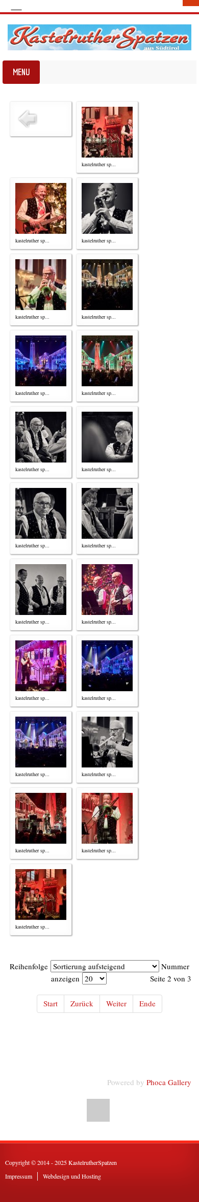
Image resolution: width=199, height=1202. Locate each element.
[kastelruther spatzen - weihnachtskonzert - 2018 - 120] (40, 513)
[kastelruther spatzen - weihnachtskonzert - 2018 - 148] (40, 742)
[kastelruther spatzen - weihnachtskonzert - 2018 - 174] (40, 894)
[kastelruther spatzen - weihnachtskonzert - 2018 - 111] (40, 360)
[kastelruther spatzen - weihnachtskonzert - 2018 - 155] (107, 742)
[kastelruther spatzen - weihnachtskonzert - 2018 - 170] (107, 818)
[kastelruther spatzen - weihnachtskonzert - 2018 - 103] (107, 208)
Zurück (81, 1003)
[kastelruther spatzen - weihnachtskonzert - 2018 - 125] (40, 589)
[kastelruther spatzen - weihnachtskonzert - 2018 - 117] (40, 437)
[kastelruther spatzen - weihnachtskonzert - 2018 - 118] (107, 437)
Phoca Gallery (168, 1082)
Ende (147, 1003)
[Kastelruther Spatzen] (99, 37)
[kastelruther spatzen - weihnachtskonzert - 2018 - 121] (107, 513)
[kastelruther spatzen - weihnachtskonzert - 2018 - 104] (40, 284)
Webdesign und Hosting (72, 1176)
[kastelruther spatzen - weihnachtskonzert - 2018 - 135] (40, 665)
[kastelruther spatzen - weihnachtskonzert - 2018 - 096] (40, 208)
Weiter (116, 1003)
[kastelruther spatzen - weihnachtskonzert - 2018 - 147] (107, 665)
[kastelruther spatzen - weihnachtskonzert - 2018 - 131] (107, 589)
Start (50, 1003)
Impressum (18, 1176)
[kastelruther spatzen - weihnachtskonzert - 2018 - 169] (40, 818)
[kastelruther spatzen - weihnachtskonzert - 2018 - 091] (107, 132)
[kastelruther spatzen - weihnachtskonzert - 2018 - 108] (107, 284)
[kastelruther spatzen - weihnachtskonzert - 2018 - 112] (107, 360)
